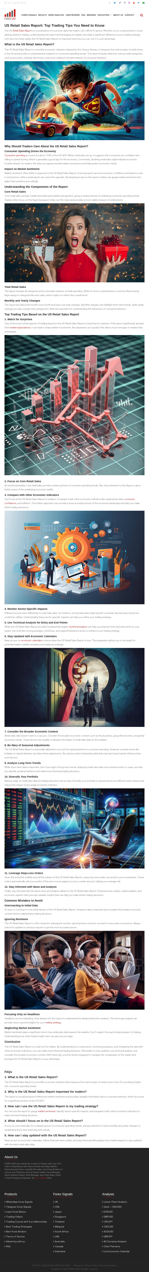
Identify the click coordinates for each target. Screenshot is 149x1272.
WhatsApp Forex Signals (19, 1201)
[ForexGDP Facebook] (124, 4)
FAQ (83, 15)
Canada (59, 1246)
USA (57, 1206)
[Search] (141, 15)
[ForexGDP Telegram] (114, 4)
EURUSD (108, 1211)
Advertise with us (15, 1241)
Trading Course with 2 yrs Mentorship (26, 1221)
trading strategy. (53, 1022)
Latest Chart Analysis (115, 1201)
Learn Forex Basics (16, 1211)
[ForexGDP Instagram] (129, 4)
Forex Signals (29, 15)
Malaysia (59, 1226)
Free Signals (40, 1178)
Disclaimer (78, 1265)
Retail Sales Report (22, 30)
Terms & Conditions (108, 1265)
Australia (60, 1241)
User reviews (73, 15)
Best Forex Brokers (16, 1231)
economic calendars (31, 640)
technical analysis (78, 626)
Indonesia (60, 1251)
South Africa (62, 1231)
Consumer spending (15, 155)
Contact (129, 15)
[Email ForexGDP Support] (143, 4)
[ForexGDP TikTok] (119, 4)
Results (42, 15)
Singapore (60, 1216)
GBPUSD (108, 1216)
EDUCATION (103, 15)
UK (56, 1201)
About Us (118, 15)
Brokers (91, 15)
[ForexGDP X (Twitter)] (139, 4)
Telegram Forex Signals (18, 1206)
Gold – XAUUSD (113, 1206)
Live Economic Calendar (117, 1251)
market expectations (20, 327)
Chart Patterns (112, 1246)
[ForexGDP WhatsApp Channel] (110, 4)
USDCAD (108, 1226)
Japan (58, 1211)
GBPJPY (108, 1236)
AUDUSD (108, 1231)
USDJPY (108, 1221)
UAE (57, 1236)
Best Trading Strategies (19, 1226)
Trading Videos (14, 1216)
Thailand (59, 1221)
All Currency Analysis (115, 1241)
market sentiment (46, 1111)
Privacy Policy (91, 1265)
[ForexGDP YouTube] (134, 4)
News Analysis (56, 15)
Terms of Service (15, 1236)
